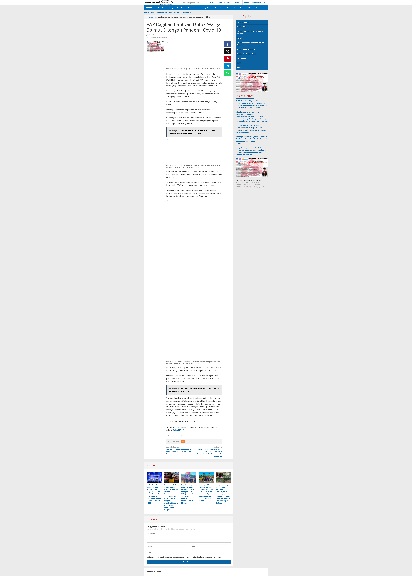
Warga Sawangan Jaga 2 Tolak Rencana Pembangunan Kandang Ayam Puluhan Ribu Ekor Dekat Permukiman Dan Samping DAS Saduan (223, 494)
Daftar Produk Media (253, 182)
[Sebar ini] (227, 44)
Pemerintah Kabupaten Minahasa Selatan (250, 32)
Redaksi (238, 186)
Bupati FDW (241, 27)
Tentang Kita (247, 186)
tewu (239, 67)
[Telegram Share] (227, 66)
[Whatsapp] (227, 73)
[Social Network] (265, 2)
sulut (239, 63)
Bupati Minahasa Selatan (246, 54)
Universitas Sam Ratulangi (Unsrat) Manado (250, 44)
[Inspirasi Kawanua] (158, 3)
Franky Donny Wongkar (246, 49)
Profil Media (256, 184)
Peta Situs (259, 188)
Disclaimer (250, 188)
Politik (239, 38)
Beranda (150, 17)
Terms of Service (258, 186)
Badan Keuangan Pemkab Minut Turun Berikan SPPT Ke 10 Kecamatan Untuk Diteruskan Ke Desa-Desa (209, 451)
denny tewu (241, 58)
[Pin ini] (227, 59)
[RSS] (183, 441)
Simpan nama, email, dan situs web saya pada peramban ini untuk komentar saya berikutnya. (184, 557)
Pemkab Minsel (243, 22)
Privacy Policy (240, 188)
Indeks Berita (240, 182)
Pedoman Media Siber (243, 184)
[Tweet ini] (227, 51)
